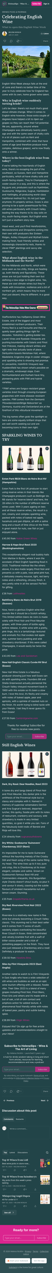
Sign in (46, 4)
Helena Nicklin (15, 32)
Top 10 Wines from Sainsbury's (19, 1176)
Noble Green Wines (26, 538)
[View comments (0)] (11, 41)
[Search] (47, 1152)
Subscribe (36, 4)
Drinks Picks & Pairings (14, 12)
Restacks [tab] (20, 1119)
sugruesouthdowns (31, 836)
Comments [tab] (8, 1119)
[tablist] (13, 1119)
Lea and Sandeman (26, 656)
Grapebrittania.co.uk (24, 899)
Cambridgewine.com (27, 718)
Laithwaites (19, 593)
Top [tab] (5, 1152)
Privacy (28, 1251)
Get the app (39, 1260)
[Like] (4, 41)
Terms (35, 1251)
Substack (13, 1267)
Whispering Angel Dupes (16, 1195)
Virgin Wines (22, 1020)
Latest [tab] (12, 1152)
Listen (46, 33)
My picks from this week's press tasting (16, 1181)
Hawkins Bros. (24, 957)
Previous (10, 1100)
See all (7, 1212)
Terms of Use (39, 1075)
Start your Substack (19, 1260)
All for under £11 (10, 1199)
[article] (26, 1165)
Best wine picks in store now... (16, 1163)
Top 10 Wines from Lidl (15, 1160)
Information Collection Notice (28, 1078)
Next (43, 1100)
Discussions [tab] (23, 1152)
